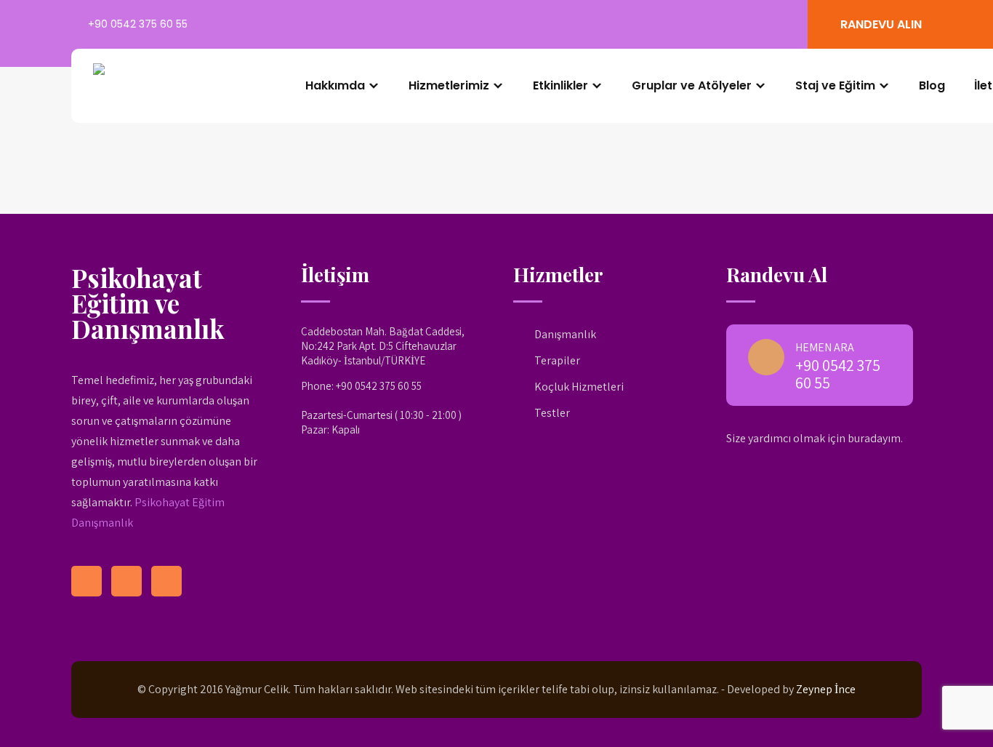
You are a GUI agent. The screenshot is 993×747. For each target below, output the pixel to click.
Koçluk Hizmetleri (579, 386)
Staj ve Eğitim (835, 85)
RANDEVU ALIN (881, 24)
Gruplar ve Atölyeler (692, 85)
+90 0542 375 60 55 (138, 24)
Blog (932, 85)
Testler (552, 412)
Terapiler (557, 360)
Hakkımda (335, 85)
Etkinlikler (560, 85)
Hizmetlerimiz (449, 85)
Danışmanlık (565, 334)
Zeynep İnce (826, 689)
